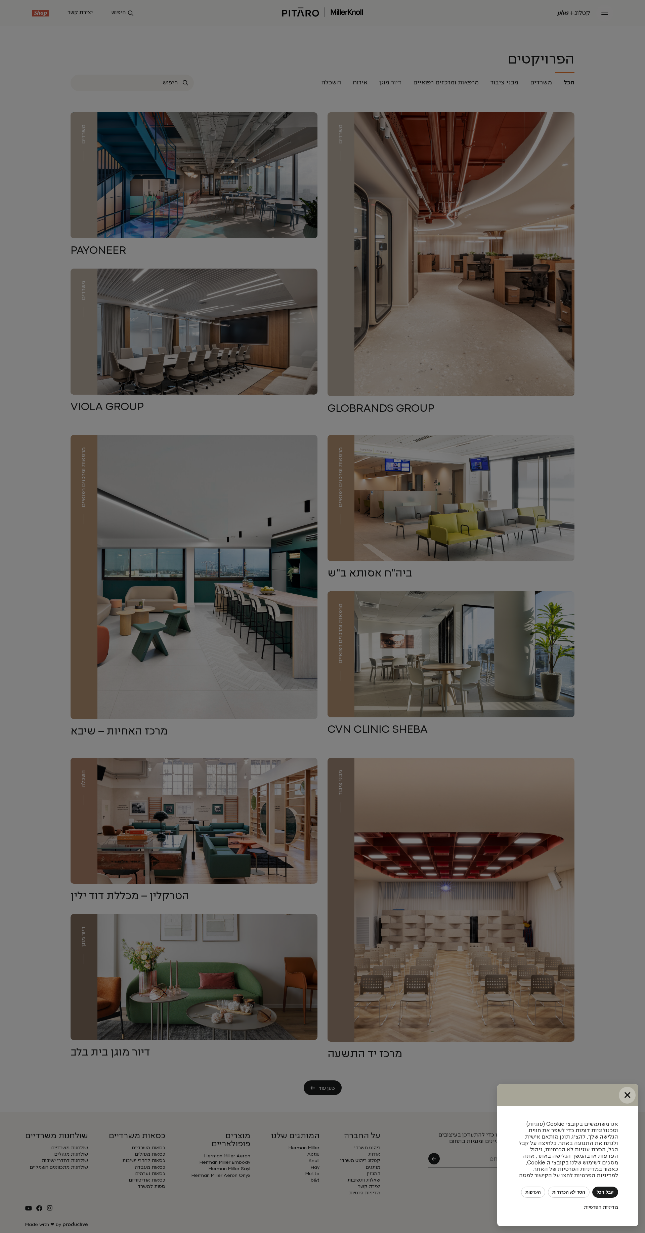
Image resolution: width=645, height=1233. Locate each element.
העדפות (533, 1192)
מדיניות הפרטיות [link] (601, 1207)
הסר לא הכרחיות (568, 1192)
